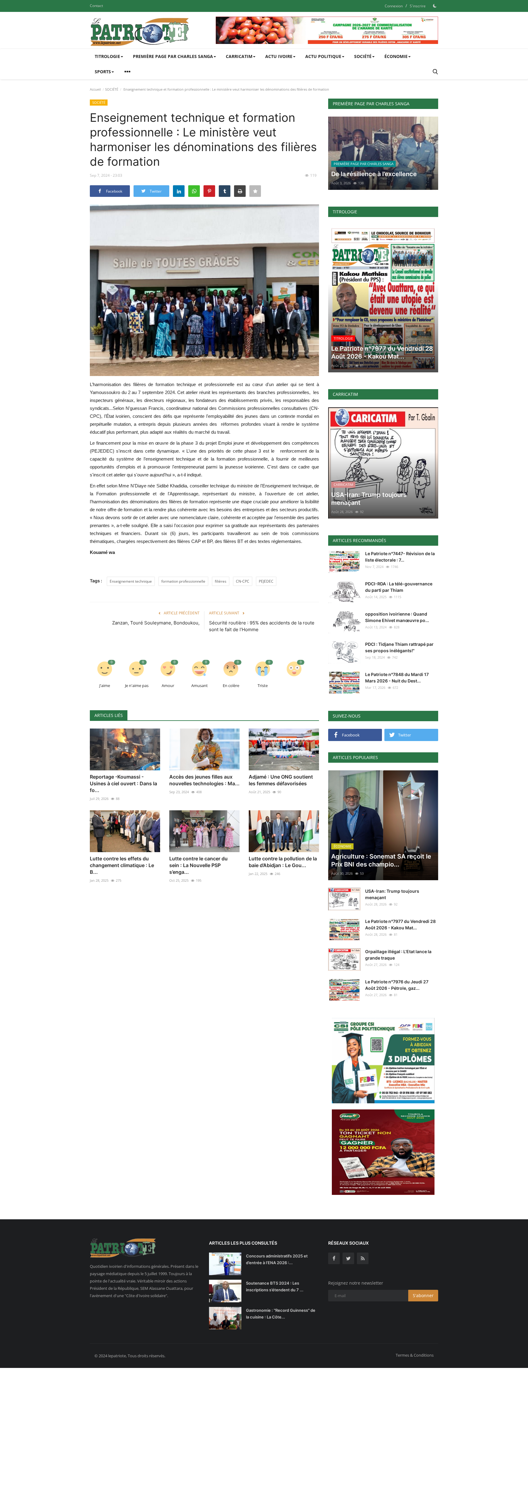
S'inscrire (418, 6)
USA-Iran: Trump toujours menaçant (392, 894)
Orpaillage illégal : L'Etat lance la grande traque (398, 954)
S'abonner (423, 1295)
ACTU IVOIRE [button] (278, 56)
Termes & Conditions (415, 1355)
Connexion (394, 6)
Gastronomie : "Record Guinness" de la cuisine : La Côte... (280, 1313)
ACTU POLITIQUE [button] (323, 56)
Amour (168, 685)
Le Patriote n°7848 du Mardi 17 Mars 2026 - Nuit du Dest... (397, 677)
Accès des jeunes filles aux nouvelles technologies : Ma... (204, 780)
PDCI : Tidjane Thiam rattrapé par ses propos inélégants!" (399, 647)
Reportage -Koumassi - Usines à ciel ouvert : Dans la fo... (123, 783)
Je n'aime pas (136, 685)
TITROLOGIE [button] (107, 56)
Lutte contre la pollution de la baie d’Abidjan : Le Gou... (283, 861)
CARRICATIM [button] (239, 56)
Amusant (199, 685)
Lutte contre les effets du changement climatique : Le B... (122, 865)
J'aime (104, 685)
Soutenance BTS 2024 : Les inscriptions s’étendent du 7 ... (274, 1286)
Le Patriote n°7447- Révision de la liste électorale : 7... (400, 556)
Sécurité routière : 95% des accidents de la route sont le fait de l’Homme (261, 626)
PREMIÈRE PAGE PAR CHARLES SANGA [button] (173, 56)
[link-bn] (327, 30)
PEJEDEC (266, 581)
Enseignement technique (131, 581)
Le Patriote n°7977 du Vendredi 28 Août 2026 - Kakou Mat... (400, 924)
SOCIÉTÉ (111, 89)
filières (220, 581)
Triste (263, 685)
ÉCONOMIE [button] (396, 56)
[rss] (363, 1258)
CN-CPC (242, 581)
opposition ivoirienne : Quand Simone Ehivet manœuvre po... (397, 617)
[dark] (434, 5)
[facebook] (334, 1258)
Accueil (95, 89)
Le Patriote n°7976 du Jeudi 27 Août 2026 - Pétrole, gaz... (396, 985)
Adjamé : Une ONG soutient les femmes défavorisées (281, 780)
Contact (96, 5)
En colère (231, 685)
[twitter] (348, 1258)
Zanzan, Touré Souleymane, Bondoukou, (156, 623)
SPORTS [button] (103, 71)
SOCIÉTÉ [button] (363, 56)
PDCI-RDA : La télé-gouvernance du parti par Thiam (398, 587)
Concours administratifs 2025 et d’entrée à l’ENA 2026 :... (277, 1259)
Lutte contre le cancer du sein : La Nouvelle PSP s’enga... (198, 865)
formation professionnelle (183, 581)
